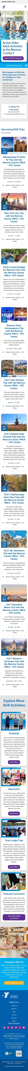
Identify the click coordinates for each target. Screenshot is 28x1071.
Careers (14, 1015)
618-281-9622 (15, 112)
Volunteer (14, 1018)
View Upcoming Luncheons (14, 917)
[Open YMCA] (10, 7)
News (14, 1021)
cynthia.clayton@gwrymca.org (15, 114)
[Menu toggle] (25, 6)
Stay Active (14, 813)
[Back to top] (4, 1064)
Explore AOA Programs (13, 58)
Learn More (14, 762)
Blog (14, 1011)
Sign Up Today (5, 133)
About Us (14, 1008)
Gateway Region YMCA (8, 1)
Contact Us (14, 1005)
